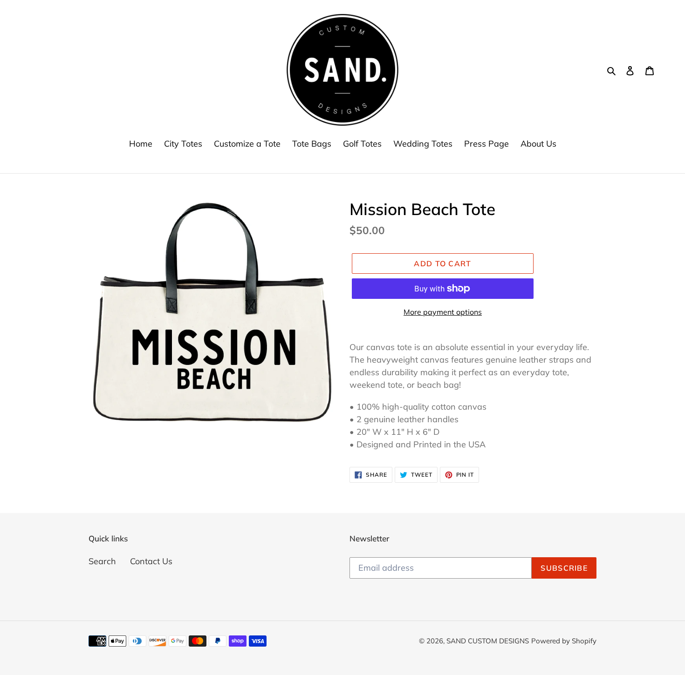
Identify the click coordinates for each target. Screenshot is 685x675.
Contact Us (151, 561)
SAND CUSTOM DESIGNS (487, 640)
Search (102, 561)
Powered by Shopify (563, 640)
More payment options (443, 312)
